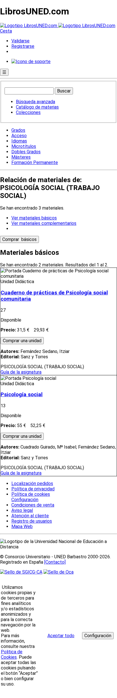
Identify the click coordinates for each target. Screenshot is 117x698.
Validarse (20, 41)
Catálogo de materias (37, 107)
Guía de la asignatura (21, 372)
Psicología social (22, 394)
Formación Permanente (34, 162)
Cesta (6, 31)
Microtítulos (23, 146)
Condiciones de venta (32, 505)
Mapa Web (22, 526)
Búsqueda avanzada (35, 101)
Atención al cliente (30, 515)
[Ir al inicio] (57, 25)
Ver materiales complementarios (43, 223)
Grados (18, 130)
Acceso (19, 135)
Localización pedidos (32, 483)
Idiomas (19, 141)
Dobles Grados (26, 151)
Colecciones (28, 112)
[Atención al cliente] (31, 61)
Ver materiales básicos (34, 218)
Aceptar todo (60, 635)
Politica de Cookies (11, 654)
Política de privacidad (33, 489)
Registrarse (22, 46)
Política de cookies (30, 494)
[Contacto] (55, 562)
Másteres (21, 157)
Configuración (24, 499)
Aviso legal (22, 510)
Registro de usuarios (31, 521)
